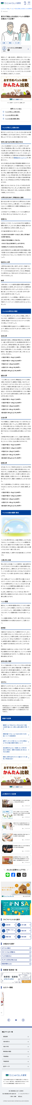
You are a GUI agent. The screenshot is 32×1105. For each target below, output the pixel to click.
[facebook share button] (13, 875)
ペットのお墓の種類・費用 (12, 119)
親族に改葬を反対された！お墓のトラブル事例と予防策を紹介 (15, 758)
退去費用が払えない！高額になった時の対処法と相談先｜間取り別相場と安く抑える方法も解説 (15, 750)
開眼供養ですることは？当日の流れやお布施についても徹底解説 (15, 735)
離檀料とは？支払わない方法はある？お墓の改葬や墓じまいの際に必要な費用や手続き (15, 727)
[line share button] (8, 875)
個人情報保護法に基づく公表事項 (16, 1091)
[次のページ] (23, 1020)
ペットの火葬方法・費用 (12, 115)
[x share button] (19, 875)
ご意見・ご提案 (13, 1096)
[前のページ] (9, 1020)
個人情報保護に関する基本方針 (9, 1093)
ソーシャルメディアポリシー (24, 1093)
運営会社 (20, 1096)
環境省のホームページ (20, 158)
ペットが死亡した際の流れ (12, 112)
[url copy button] (24, 875)
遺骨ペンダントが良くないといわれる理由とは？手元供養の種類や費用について (15, 742)
